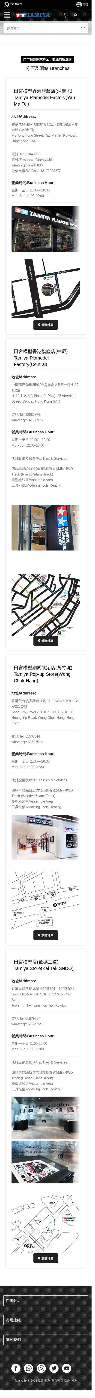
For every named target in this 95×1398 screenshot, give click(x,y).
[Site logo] (33, 15)
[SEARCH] (83, 28)
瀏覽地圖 (47, 325)
